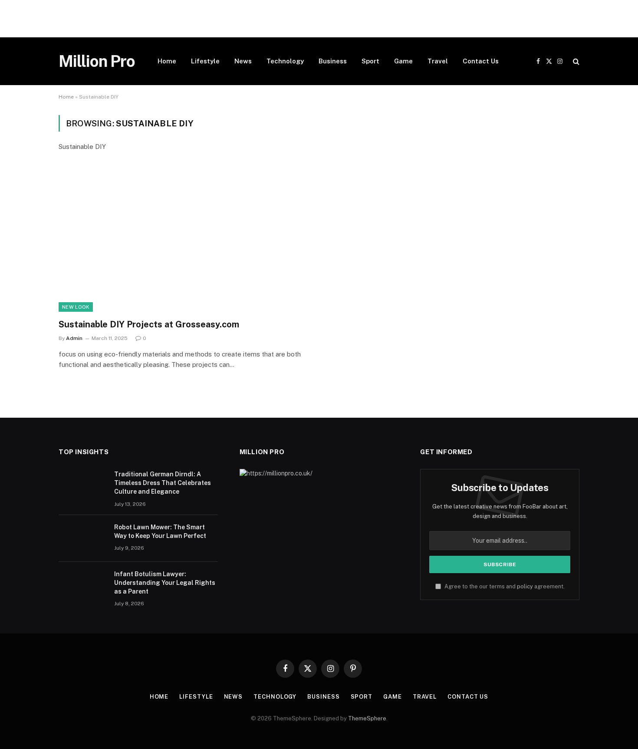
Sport (370, 61)
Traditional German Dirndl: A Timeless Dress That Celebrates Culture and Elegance (162, 483)
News (243, 61)
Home (167, 61)
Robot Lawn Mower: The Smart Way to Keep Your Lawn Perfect (160, 531)
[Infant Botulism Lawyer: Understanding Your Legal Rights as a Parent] (82, 585)
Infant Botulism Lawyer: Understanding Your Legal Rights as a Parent (164, 583)
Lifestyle (205, 61)
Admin (74, 338)
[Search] (575, 61)
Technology (285, 61)
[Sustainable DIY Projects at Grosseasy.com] (185, 241)
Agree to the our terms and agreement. (504, 586)
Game (403, 61)
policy (525, 586)
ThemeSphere (367, 718)
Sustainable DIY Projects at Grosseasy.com (149, 324)
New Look (75, 307)
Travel (438, 61)
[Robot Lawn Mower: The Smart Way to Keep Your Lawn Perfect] (82, 538)
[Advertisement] (260, 18)
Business (333, 61)
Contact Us (481, 61)
